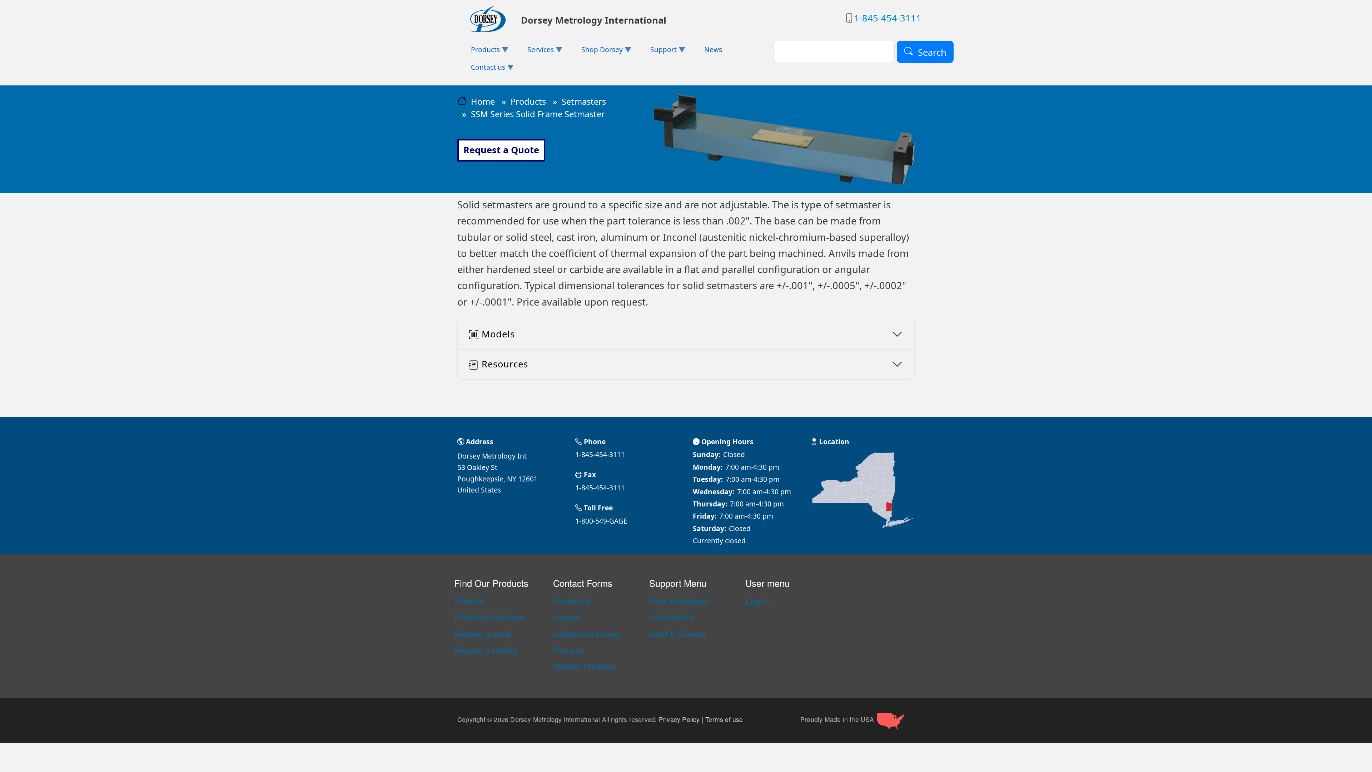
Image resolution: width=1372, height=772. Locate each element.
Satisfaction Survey (586, 633)
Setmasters (584, 101)
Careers (567, 617)
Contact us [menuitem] (481, 69)
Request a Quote (501, 150)
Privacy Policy (679, 719)
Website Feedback (585, 666)
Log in (757, 600)
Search (932, 52)
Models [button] (498, 334)
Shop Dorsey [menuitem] (595, 52)
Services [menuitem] (534, 52)
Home (483, 101)
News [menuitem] (713, 49)
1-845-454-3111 (887, 18)
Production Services (489, 617)
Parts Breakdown (679, 601)
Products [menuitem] (478, 52)
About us (568, 649)
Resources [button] (505, 364)
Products (528, 101)
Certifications (672, 617)
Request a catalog (485, 649)
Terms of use (724, 719)
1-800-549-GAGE (601, 521)
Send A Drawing (677, 633)
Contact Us (572, 601)
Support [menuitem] (656, 52)
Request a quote (482, 633)
